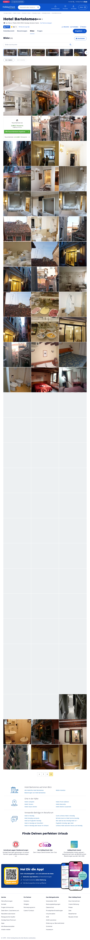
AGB (47, 917)
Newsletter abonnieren (8, 914)
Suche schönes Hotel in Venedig (65, 816)
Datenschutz (50, 907)
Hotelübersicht (8, 31)
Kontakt (70, 1)
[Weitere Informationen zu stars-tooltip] (42, 19)
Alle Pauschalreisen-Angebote (15, 132)
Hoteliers (26, 901)
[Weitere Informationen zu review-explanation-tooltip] (28, 27)
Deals (6, 1)
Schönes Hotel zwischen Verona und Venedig (69, 825)
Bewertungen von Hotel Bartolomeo (35, 793)
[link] (55, 7)
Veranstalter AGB (51, 901)
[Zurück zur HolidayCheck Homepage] (9, 7)
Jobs (69, 910)
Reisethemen (72, 914)
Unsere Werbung (73, 904)
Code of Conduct (29, 910)
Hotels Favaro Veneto (31, 807)
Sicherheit (49, 926)
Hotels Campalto (29, 802)
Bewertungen (22, 31)
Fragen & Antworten (7, 907)
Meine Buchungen (6, 901)
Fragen (39, 31)
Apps (2, 923)
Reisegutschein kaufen (8, 917)
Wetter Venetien (60, 790)
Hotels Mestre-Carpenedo (63, 807)
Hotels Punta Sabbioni (62, 802)
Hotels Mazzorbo (61, 804)
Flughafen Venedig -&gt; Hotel (64, 823)
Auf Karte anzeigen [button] (46, 23)
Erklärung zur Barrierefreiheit (55, 923)
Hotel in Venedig (29, 816)
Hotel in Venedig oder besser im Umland (36, 825)
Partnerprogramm (29, 907)
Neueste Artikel (73, 917)
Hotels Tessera (29, 804)
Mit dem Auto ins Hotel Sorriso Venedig (67, 818)
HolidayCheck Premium (8, 920)
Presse (70, 907)
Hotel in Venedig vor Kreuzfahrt (34, 823)
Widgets (26, 904)
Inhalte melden (5, 929)
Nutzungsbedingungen (53, 904)
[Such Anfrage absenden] (38, 7)
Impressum (49, 929)
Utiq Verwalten (50, 914)
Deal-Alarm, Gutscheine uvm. (10, 910)
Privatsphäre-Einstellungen (54, 910)
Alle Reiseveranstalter (8, 926)
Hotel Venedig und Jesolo (32, 818)
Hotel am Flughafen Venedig (33, 820)
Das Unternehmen (74, 901)
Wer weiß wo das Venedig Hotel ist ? (66, 820)
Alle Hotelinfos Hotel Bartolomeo (34, 790)
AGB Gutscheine (51, 920)
